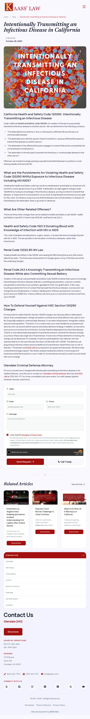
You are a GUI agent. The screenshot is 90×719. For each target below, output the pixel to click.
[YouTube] (83, 686)
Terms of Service (43, 705)
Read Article (16, 543)
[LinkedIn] (58, 686)
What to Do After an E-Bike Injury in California (72, 511)
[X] (70, 686)
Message (13, 414)
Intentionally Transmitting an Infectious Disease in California (43, 17)
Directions (13, 631)
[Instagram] (32, 686)
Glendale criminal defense (54, 373)
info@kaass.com (51, 674)
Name (11, 389)
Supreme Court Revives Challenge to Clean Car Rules (44, 511)
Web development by (45, 711)
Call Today (66, 461)
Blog (14, 17)
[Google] (19, 686)
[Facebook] (45, 686)
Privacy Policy (37, 435)
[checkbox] (7, 435)
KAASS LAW (30, 347)
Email (11, 401)
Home (6, 17)
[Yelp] (6, 686)
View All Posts (76, 484)
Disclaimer (26, 435)
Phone (51, 401)
